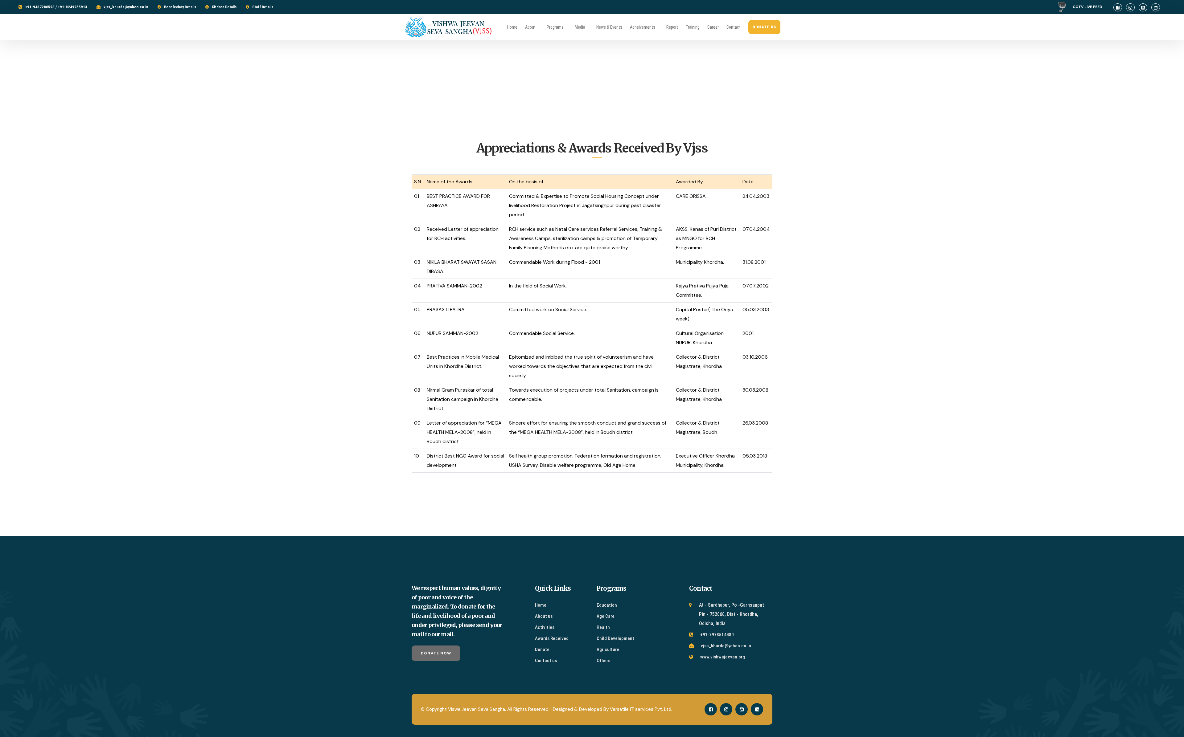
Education (607, 605)
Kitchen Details (224, 7)
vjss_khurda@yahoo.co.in (126, 7)
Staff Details (262, 7)
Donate (542, 649)
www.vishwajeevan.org (722, 657)
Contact (733, 27)
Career (713, 27)
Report (672, 27)
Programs (555, 27)
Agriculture (608, 649)
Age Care (606, 616)
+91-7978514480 (717, 634)
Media (580, 27)
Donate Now (436, 653)
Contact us (546, 660)
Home (512, 27)
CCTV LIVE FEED (1090, 6)
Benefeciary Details (180, 7)
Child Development (615, 638)
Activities (544, 627)
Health (603, 627)
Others (603, 660)
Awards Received (552, 638)
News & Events (609, 27)
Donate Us (764, 27)
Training (693, 27)
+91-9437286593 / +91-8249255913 (56, 7)
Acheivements (642, 27)
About (530, 27)
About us (544, 616)
